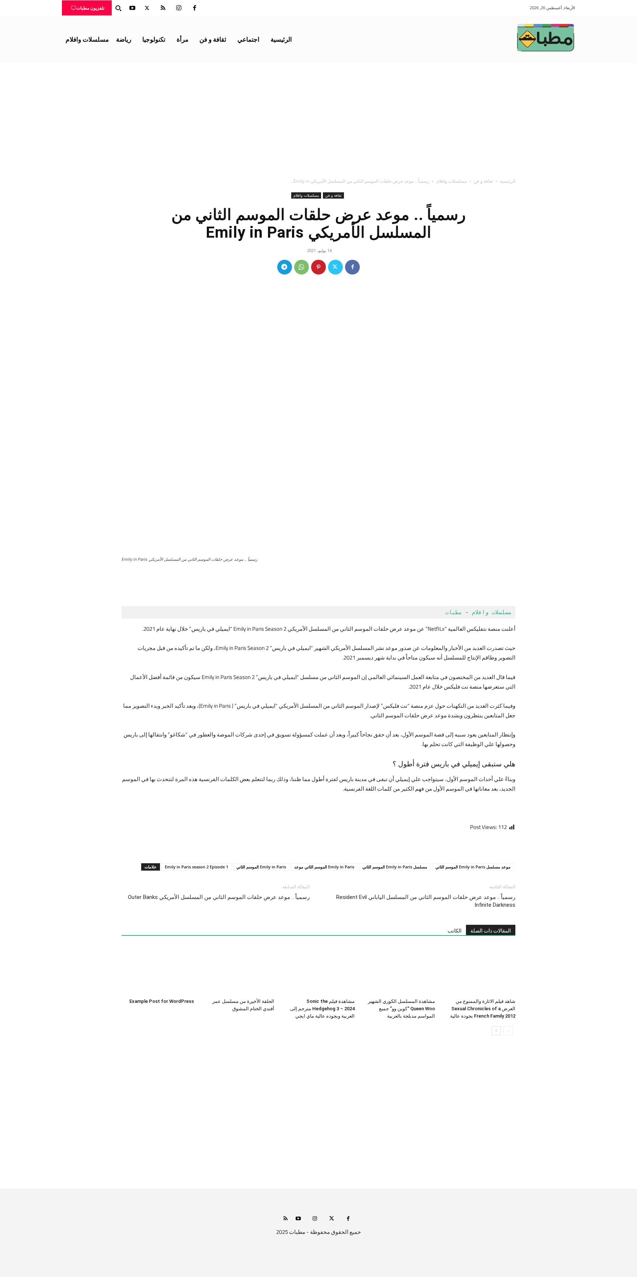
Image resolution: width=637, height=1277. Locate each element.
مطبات (452, 612)
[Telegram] (284, 267)
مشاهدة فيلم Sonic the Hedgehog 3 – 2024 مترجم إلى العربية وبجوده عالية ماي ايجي (322, 1008)
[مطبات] (545, 37)
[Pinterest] (318, 267)
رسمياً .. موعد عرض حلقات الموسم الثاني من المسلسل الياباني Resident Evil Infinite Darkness (425, 901)
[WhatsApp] (301, 267)
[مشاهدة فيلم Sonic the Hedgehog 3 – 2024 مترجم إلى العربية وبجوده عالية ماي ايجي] (318, 971)
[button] (118, 8)
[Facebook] (194, 8)
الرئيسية (507, 181)
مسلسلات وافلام (451, 181)
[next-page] (496, 1030)
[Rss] (285, 1219)
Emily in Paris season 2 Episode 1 (196, 867)
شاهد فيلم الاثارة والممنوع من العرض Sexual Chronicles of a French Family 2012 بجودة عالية (482, 1008)
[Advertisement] (318, 118)
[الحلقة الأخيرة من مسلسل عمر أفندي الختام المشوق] (238, 971)
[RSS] (163, 8)
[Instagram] (178, 8)
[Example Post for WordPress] (158, 971)
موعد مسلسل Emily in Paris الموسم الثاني (473, 867)
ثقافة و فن (483, 181)
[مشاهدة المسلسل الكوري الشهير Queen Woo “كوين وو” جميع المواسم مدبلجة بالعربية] (399, 971)
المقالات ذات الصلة (490, 931)
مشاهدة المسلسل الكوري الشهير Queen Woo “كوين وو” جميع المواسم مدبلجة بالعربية (401, 1008)
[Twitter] (147, 8)
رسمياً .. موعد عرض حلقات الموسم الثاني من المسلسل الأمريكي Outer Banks (219, 897)
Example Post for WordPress (161, 1001)
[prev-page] (508, 1030)
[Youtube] (132, 8)
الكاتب (455, 931)
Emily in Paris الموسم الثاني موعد (324, 867)
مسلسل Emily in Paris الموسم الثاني (394, 867)
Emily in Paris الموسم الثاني (261, 867)
